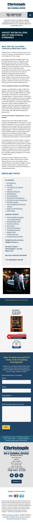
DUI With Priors (11, 194)
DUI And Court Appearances (16, 198)
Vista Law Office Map (16, 466)
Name (4, 378)
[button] (30, 15)
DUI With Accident (12, 202)
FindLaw (24, 519)
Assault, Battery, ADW (13, 221)
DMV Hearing (11, 211)
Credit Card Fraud (12, 234)
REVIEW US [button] (16, 481)
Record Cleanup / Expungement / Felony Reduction (13, 249)
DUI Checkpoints (12, 196)
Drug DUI (9, 185)
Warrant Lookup (21, 303)
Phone (4, 387)
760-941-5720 (13, 15)
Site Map (12, 517)
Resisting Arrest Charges (15, 236)
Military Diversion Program (16, 255)
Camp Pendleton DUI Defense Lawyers (16, 205)
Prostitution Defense (13, 230)
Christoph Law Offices (12, 515)
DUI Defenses (11, 183)
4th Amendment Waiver (14, 260)
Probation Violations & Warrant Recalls (14, 241)
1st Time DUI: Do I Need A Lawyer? (15, 188)
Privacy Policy (20, 517)
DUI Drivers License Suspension (17, 200)
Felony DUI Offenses (13, 191)
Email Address (7, 395)
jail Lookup (10, 303)
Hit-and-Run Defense (13, 228)
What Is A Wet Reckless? (15, 209)
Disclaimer (6, 517)
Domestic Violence (13, 224)
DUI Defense (9, 180)
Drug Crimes (11, 226)
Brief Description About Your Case (13, 404)
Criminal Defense (11, 214)
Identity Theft (11, 232)
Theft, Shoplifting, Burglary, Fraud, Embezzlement (15, 218)
